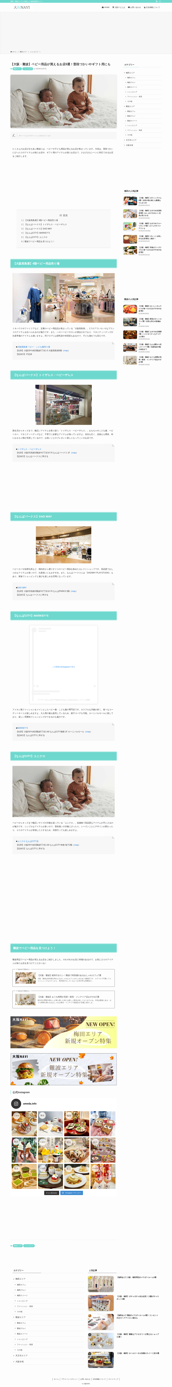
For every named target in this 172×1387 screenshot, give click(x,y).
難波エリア (17, 68)
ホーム (56, 1379)
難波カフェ (131, 111)
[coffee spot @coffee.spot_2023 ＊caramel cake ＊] (103, 1123)
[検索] (160, 1)
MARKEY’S (22, 728)
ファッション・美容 (134, 96)
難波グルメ (131, 116)
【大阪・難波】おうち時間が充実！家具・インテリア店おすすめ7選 (68, 997)
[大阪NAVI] (21, 7)
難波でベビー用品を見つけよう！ (40, 241)
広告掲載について (99, 1379)
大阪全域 (129, 145)
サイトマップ (113, 1379)
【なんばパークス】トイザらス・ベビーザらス (46, 224)
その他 (129, 101)
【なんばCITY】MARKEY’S (37, 233)
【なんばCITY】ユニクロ (36, 237)
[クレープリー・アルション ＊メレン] (76, 1150)
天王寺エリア (131, 140)
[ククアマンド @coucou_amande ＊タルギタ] (50, 1176)
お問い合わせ (85, 1379)
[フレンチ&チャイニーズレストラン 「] (103, 1150)
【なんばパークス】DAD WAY (38, 229)
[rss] (156, 1)
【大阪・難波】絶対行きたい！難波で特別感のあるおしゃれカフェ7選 (69, 975)
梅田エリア (130, 73)
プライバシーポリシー (69, 1379)
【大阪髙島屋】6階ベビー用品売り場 (41, 220)
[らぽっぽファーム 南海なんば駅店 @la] (24, 1150)
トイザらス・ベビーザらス (29, 449)
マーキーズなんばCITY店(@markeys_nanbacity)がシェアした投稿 (63, 700)
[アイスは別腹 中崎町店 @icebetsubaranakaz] (50, 1150)
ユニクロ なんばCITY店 (28, 841)
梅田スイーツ (132, 87)
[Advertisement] (86, 31)
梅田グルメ (131, 82)
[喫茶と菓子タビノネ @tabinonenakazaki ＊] (103, 1176)
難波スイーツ (132, 121)
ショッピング (28, 68)
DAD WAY (22, 588)
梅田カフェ (131, 78)
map (66, 350)
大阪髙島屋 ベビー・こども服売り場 (33, 347)
